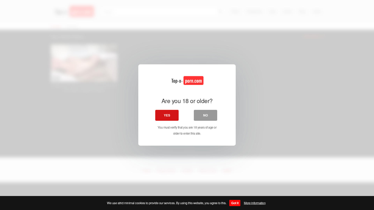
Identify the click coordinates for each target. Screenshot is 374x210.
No (205, 115)
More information (255, 203)
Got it (234, 203)
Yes (167, 115)
